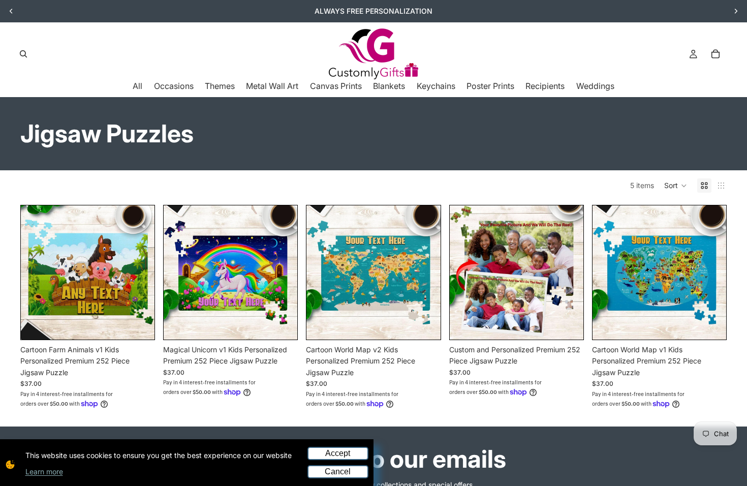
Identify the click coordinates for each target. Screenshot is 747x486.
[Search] (23, 54)
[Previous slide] (11, 11)
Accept (337, 453)
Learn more (44, 471)
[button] (675, 185)
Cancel (338, 471)
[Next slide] (736, 11)
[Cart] (715, 54)
